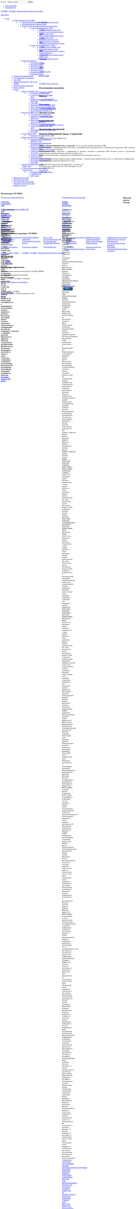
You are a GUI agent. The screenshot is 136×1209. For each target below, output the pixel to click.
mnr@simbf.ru (23, 282)
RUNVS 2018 (44, 76)
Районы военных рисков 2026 (66, 204)
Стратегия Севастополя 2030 (6, 204)
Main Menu (5, 15)
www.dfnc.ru (43, 170)
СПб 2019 (42, 59)
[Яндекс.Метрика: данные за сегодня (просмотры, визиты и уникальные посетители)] (68, 286)
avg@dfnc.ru (48, 172)
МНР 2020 (66, 225)
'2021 (41, 42)
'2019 (41, 67)
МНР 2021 (5, 225)
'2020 (41, 51)
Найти (30, 2)
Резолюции (44, 104)
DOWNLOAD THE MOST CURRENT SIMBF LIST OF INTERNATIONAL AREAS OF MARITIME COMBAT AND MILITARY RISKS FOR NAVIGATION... (69, 1196)
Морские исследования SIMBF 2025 (6, 215)
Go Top (3, 297)
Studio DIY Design (7, 293)
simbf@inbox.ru (11, 282)
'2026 (41, 34)
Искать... (4, 2)
